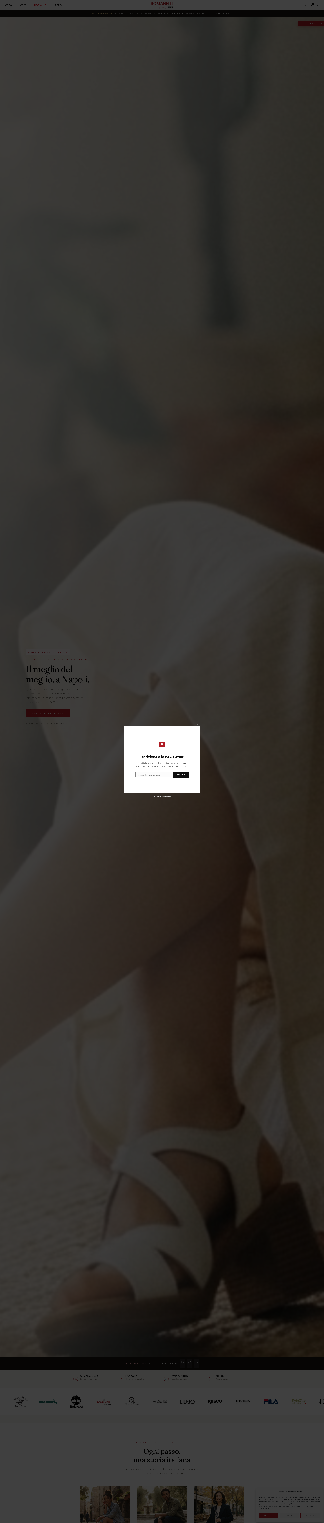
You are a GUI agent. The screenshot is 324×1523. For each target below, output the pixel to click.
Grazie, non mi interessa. (162, 797)
